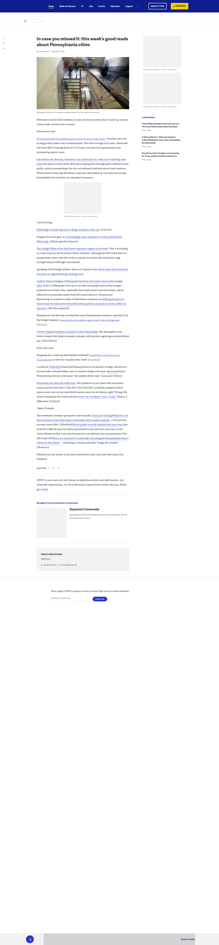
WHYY (33, 6)
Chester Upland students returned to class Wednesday (67, 331)
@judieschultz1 (50, 564)
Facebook (48, 467)
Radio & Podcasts (67, 6)
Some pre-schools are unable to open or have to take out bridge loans (89, 320)
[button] (30, 939)
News (51, 6)
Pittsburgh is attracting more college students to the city (68, 229)
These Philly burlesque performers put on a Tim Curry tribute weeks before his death (160, 125)
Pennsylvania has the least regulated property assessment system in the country (71, 139)
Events (102, 6)
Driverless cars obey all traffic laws (56, 383)
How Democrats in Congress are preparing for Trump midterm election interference (160, 154)
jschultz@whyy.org (69, 564)
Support (129, 6)
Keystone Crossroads (84, 509)
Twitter (53, 467)
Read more (45, 558)
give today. (43, 489)
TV (82, 6)
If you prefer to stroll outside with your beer (98, 424)
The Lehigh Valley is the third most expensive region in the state (72, 248)
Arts (91, 6)
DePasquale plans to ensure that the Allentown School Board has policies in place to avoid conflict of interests (81, 304)
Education (115, 6)
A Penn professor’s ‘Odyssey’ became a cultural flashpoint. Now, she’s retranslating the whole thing (161, 140)
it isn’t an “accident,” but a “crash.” (97, 396)
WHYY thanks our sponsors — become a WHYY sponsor (80, 216)
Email (58, 467)
